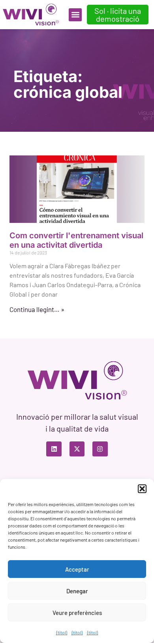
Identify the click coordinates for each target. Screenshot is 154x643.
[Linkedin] (53, 448)
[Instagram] (99, 448)
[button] (142, 489)
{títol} (62, 632)
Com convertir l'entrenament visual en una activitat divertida (76, 240)
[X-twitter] (77, 448)
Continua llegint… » (36, 309)
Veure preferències (77, 612)
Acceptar (77, 569)
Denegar (77, 590)
